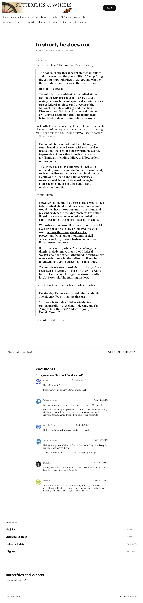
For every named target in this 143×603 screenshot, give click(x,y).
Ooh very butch (15, 544)
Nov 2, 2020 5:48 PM (100, 462)
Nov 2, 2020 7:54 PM (100, 480)
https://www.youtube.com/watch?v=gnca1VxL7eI (64, 389)
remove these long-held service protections (63, 233)
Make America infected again (20, 352)
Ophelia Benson (48, 50)
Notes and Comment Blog (64, 50)
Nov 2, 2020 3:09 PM (79, 380)
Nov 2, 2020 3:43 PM (100, 440)
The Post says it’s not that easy (76, 65)
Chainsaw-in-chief (16, 536)
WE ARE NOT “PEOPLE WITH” (121, 352)
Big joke (10, 529)
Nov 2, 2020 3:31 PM (82, 425)
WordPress (133, 596)
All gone (10, 551)
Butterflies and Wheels (25, 574)
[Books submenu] (48, 17)
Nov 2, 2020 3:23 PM (100, 400)
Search (109, 8)
